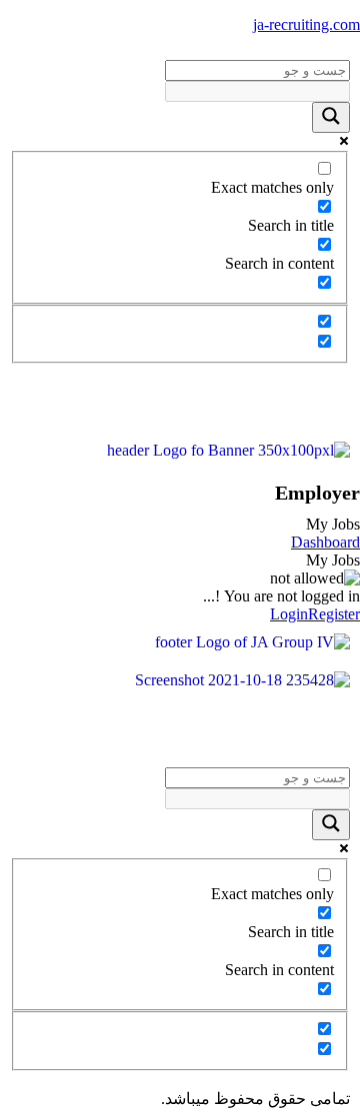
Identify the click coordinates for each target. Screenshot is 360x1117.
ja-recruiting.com (306, 24)
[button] (180, 402)
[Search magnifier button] (331, 117)
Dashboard (325, 542)
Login (289, 613)
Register (334, 613)
